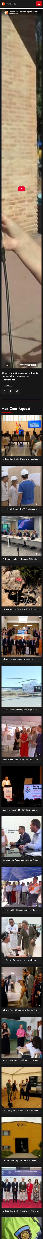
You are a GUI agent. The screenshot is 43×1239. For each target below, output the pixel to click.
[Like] (36, 454)
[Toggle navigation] (39, 3)
